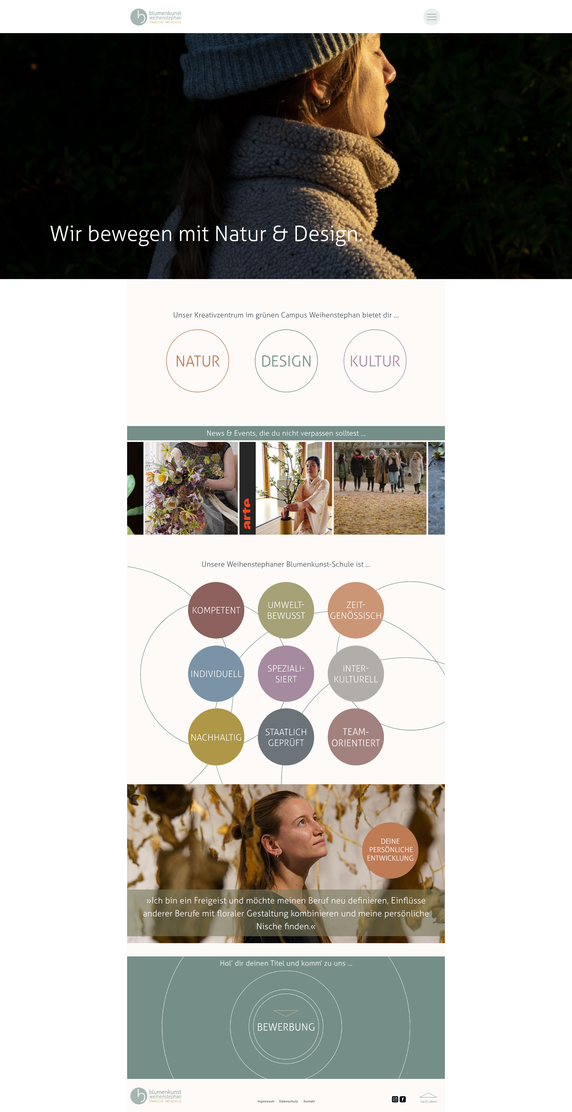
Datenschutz (288, 1101)
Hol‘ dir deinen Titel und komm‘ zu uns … (286, 963)
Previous (122, 488)
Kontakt (309, 1101)
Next (450, 488)
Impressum (266, 1101)
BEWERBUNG (286, 1027)
